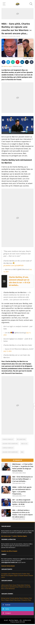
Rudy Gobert (21, 585)
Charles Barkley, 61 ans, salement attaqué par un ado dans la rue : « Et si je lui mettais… (19, 281)
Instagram (8, 613)
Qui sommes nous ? (6, 536)
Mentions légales (13, 620)
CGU (21, 620)
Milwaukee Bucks (17, 573)
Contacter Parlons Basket (8, 566)
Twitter (7, 609)
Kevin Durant (13, 585)
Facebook (7, 604)
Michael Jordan (5, 598)
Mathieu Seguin (8, 66)
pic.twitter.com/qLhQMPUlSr (13, 266)
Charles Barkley (8, 439)
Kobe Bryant (17, 600)
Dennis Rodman (24, 598)
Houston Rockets (23, 575)
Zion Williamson (10, 588)
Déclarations (21, 439)
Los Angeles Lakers (6, 573)
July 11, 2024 (7, 351)
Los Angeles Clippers (12, 575)
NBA (22, 452)
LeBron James (5, 585)
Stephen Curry (23, 587)
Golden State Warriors (10, 443)
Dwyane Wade (9, 600)
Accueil (6, 620)
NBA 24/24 (24, 443)
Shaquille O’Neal (26, 600)
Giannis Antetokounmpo (11, 587)
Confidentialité (27, 620)
